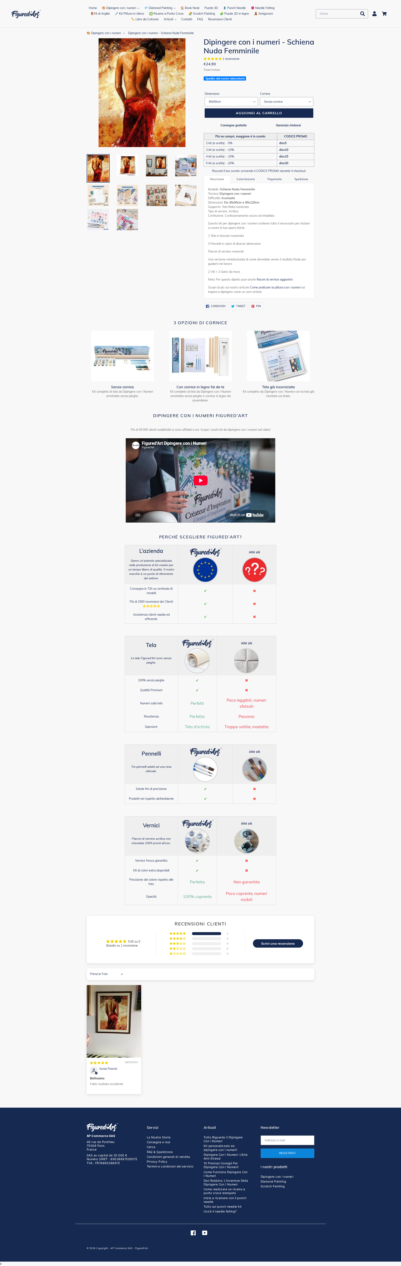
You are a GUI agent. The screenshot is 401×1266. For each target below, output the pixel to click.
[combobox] (342, 13)
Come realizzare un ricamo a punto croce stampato (224, 1191)
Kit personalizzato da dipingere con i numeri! (220, 1147)
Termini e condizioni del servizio (170, 1166)
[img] (99, 1063)
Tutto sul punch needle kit (222, 1206)
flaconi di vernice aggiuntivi (275, 279)
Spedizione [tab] (301, 179)
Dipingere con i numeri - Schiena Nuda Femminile (161, 33)
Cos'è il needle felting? (220, 1211)
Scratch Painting (273, 1186)
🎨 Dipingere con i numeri (104, 33)
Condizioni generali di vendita (168, 1156)
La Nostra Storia (159, 1137)
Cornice (265, 94)
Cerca (151, 1147)
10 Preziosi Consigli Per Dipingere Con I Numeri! (221, 1165)
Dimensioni (212, 94)
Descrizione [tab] (217, 179)
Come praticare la (275, 287)
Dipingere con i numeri (277, 1176)
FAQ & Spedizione (160, 1152)
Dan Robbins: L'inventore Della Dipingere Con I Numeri (226, 1182)
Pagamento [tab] (275, 179)
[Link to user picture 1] (114, 1021)
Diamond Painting (273, 1181)
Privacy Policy (157, 1161)
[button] (213, 59)
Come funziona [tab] (246, 179)
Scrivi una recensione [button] (278, 943)
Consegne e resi (158, 1142)
